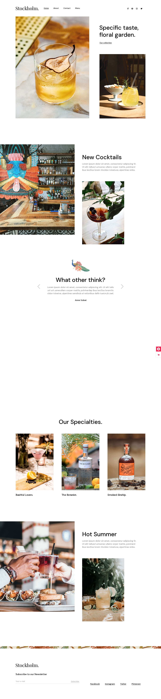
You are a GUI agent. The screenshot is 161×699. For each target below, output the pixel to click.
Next (122, 290)
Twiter (123, 684)
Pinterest (136, 684)
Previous (38, 290)
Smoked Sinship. (116, 495)
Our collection (106, 43)
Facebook (95, 684)
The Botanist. (69, 495)
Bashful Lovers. (24, 495)
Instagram (110, 684)
